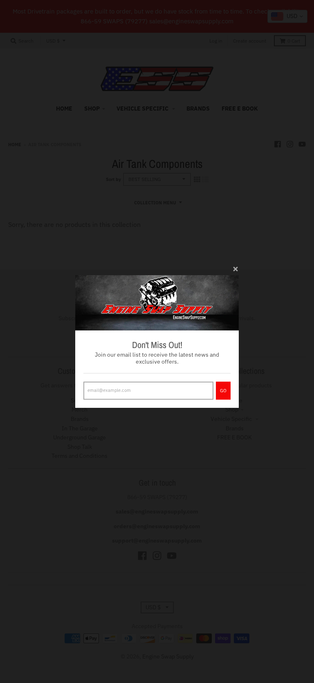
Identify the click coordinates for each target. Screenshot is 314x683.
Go (223, 391)
